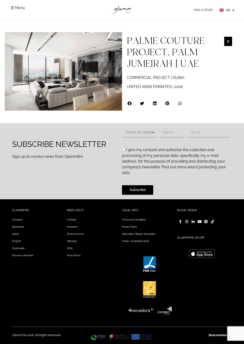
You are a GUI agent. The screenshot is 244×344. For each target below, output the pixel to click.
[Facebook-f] (180, 221)
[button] (130, 103)
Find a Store (203, 10)
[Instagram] (186, 221)
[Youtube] (199, 221)
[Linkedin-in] (193, 221)
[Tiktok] (212, 221)
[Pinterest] (206, 221)
